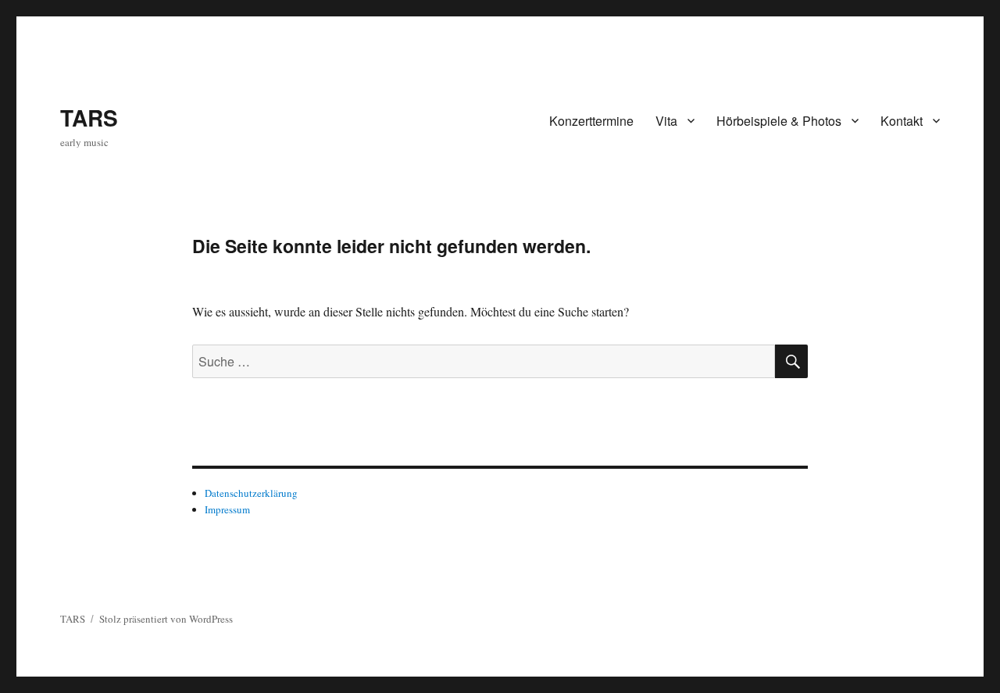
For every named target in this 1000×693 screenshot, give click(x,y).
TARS (89, 118)
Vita (666, 121)
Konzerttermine (591, 121)
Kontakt (901, 121)
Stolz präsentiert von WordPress (166, 619)
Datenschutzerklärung (251, 493)
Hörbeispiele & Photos (778, 121)
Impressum (227, 509)
